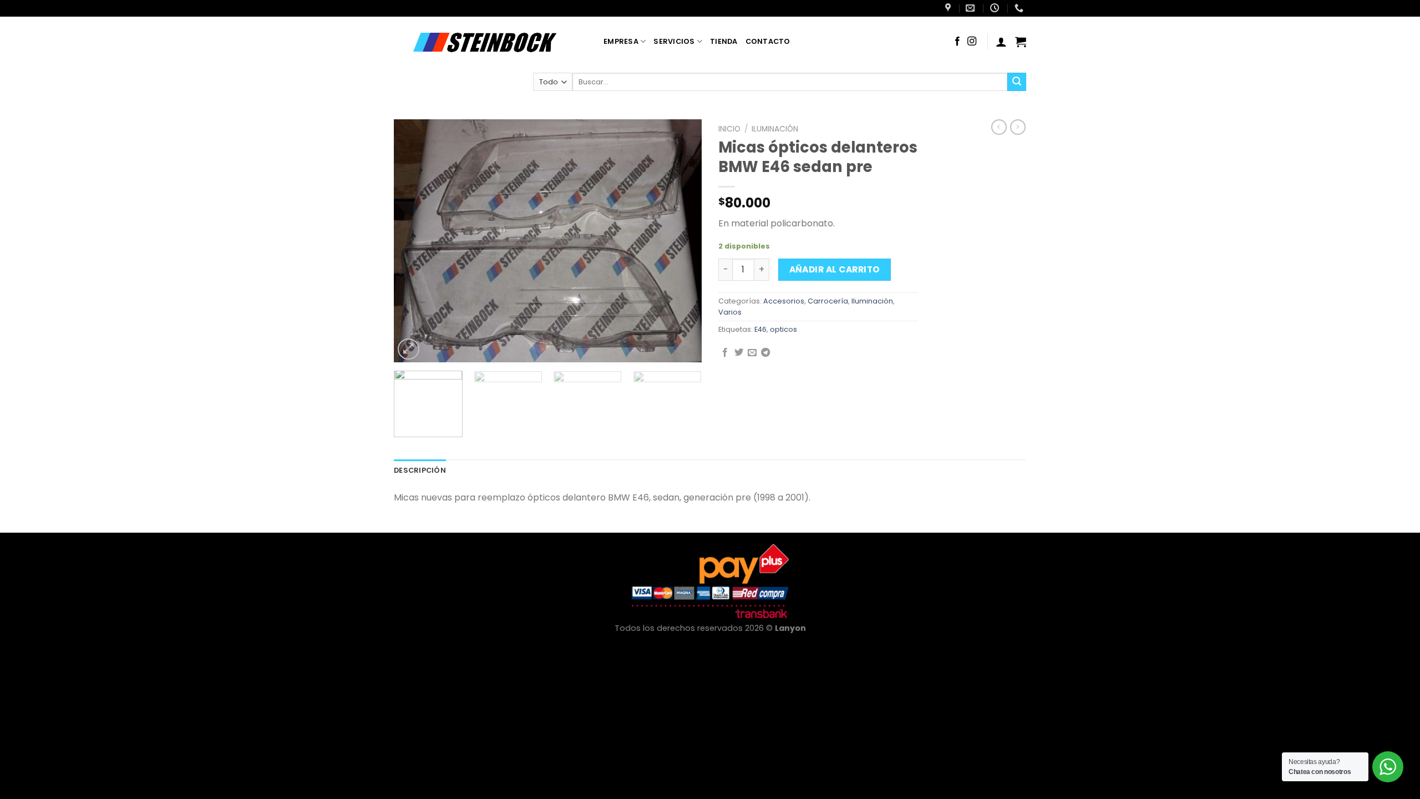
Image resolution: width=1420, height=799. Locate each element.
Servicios (673, 41)
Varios (730, 312)
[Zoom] (408, 349)
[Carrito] (1020, 41)
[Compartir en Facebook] (725, 353)
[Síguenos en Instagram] (971, 42)
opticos (783, 329)
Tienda (724, 41)
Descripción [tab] (420, 470)
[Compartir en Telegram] (765, 353)
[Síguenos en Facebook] (957, 42)
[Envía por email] (752, 353)
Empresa (621, 41)
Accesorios (783, 301)
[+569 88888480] (1020, 8)
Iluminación (775, 129)
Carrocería (828, 301)
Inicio (729, 129)
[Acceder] (1001, 41)
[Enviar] (1016, 82)
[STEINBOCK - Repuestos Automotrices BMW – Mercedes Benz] (490, 42)
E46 (760, 329)
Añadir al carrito (834, 269)
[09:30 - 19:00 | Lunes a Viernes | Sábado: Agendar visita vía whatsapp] (996, 8)
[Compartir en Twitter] (738, 353)
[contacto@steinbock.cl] (971, 8)
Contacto (768, 41)
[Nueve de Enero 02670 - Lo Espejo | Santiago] (949, 8)
